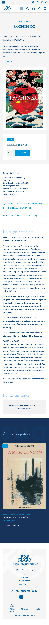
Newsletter (24, 581)
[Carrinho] (33, 8)
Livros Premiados (23, 514)
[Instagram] (37, 2)
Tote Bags (24, 577)
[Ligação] (7, 9)
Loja (25, 574)
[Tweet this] (24, 216)
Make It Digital (30, 615)
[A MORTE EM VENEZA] (24, 444)
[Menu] (21, 9)
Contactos (24, 584)
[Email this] (12, 216)
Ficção (22, 173)
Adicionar (22, 153)
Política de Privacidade (25, 609)
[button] (28, 8)
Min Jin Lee (24, 21)
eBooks (15, 173)
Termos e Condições (37, 609)
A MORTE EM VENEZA (16, 518)
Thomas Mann (9, 521)
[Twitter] (42, 2)
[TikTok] (46, 2)
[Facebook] (33, 2)
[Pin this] (36, 216)
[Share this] (18, 216)
